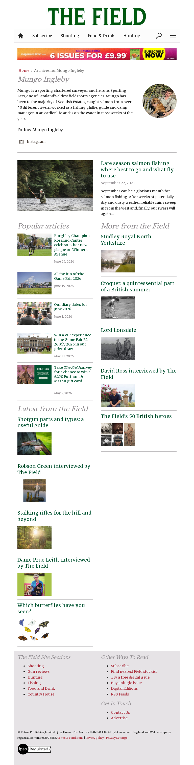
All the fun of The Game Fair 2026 (69, 276)
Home (23, 70)
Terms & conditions (70, 737)
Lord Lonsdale (118, 330)
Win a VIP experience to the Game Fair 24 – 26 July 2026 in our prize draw (72, 342)
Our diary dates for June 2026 (70, 306)
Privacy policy (95, 737)
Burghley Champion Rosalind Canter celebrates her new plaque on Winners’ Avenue (72, 245)
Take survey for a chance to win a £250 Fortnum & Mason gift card (73, 376)
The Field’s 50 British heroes (136, 416)
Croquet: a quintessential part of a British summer (137, 286)
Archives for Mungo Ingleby (59, 70)
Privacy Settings (117, 737)
